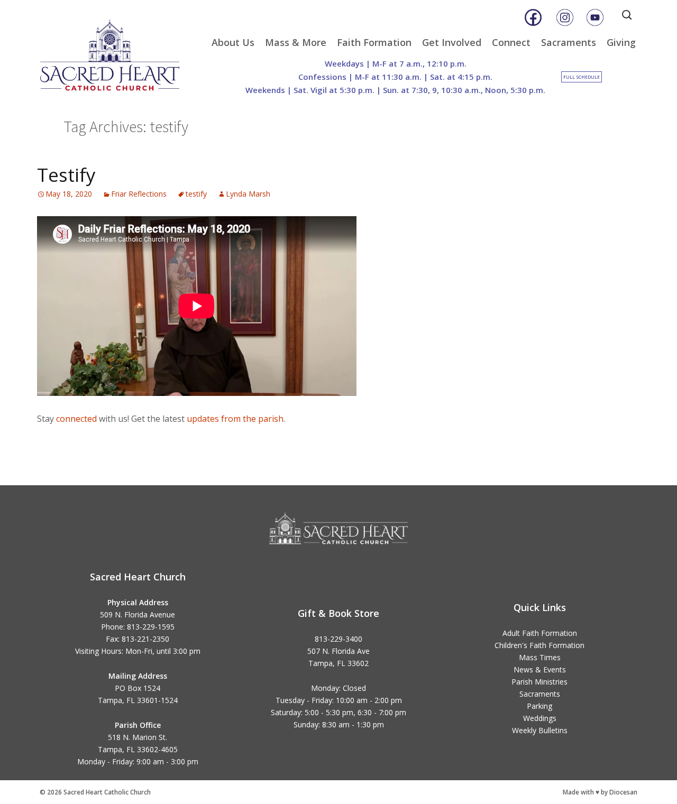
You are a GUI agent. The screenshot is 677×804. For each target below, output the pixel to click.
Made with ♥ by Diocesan (600, 792)
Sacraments (568, 42)
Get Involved (451, 42)
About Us (233, 42)
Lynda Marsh (248, 194)
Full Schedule (581, 77)
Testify (66, 174)
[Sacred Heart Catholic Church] (117, 50)
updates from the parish (235, 418)
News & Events (540, 669)
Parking (539, 706)
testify (196, 194)
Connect (511, 42)
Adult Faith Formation (539, 633)
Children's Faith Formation (539, 645)
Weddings (539, 718)
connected (76, 418)
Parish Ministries (539, 682)
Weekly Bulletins (540, 730)
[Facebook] (533, 17)
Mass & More (295, 42)
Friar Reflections (139, 194)
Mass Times (540, 657)
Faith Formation (374, 42)
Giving (621, 42)
